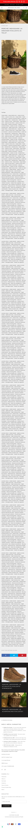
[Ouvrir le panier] (26, 7)
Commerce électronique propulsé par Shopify (14, 816)
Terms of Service (5, 785)
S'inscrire (6, 805)
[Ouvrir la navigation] (1, 7)
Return (3, 789)
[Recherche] (24, 7)
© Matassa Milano (14, 815)
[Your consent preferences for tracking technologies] (2, 827)
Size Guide (4, 781)
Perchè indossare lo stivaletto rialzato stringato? (11, 686)
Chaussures (4, 776)
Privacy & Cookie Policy (6, 787)
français (13, 812)
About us (3, 778)
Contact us (4, 783)
